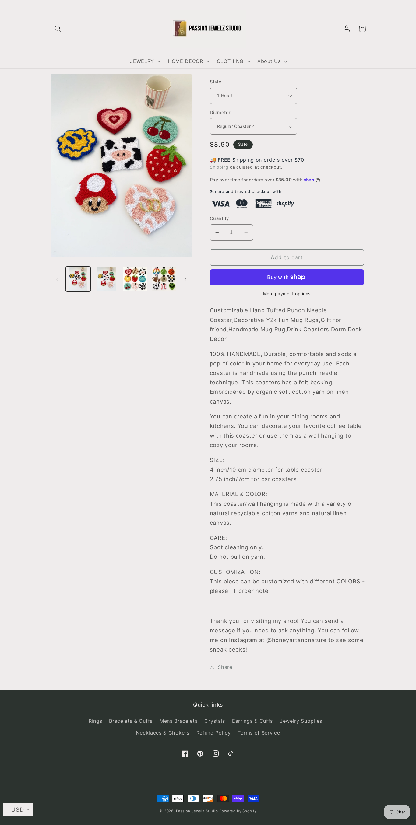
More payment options (287, 293)
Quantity (219, 218)
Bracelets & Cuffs (131, 721)
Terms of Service (259, 733)
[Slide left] (57, 278)
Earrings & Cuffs (252, 721)
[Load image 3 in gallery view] (135, 278)
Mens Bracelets (179, 721)
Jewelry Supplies (301, 721)
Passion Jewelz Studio (197, 811)
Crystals (214, 721)
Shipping (219, 167)
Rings (95, 721)
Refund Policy (213, 733)
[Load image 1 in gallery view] (77, 278)
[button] (58, 29)
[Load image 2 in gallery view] (106, 278)
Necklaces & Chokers (162, 733)
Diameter (220, 112)
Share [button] (225, 667)
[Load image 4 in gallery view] (163, 278)
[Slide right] (185, 278)
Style (215, 82)
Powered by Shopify (238, 811)
